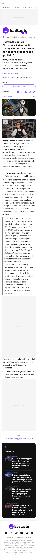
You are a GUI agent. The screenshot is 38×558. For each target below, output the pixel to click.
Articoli (14, 37)
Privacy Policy (10, 537)
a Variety (17, 146)
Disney (4, 96)
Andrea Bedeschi (11, 73)
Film (34, 96)
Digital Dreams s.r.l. (27, 541)
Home (7, 37)
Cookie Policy (20, 537)
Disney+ (11, 96)
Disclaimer (28, 537)
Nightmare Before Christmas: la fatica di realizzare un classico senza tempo (19, 374)
